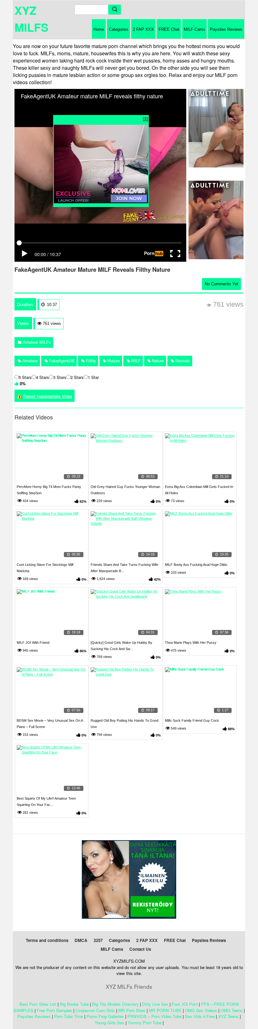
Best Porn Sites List (38, 1004)
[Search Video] (114, 9)
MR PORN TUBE (165, 1010)
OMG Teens (232, 1010)
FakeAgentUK (61, 361)
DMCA (81, 940)
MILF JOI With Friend (33, 642)
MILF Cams (194, 29)
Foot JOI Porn (185, 1004)
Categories (118, 29)
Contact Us (140, 949)
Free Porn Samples (54, 1010)
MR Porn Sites (131, 1010)
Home (98, 29)
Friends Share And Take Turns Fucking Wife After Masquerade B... (124, 568)
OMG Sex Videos (201, 1010)
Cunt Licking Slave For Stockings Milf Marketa (45, 568)
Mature (113, 361)
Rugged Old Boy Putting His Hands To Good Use (124, 724)
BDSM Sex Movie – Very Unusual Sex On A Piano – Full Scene (50, 724)
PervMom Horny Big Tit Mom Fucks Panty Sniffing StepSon (49, 490)
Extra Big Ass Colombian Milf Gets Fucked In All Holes (199, 490)
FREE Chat (169, 29)
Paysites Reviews (226, 29)
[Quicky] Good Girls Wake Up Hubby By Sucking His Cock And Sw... (121, 646)
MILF (135, 361)
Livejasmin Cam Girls (95, 1010)
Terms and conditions (47, 940)
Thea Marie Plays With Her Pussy (190, 642)
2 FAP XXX (143, 29)
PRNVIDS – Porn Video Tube (154, 1016)
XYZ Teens (228, 1016)
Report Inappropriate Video (47, 396)
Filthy (90, 361)
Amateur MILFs (36, 342)
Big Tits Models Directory (115, 1004)
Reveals (182, 361)
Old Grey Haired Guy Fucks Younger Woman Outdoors (125, 490)
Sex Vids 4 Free (200, 1016)
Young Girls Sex (109, 1023)
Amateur (29, 361)
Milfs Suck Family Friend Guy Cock (192, 720)
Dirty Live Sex (155, 1004)
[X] (145, 119)
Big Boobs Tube (74, 1004)
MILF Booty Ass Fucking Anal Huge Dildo (196, 564)
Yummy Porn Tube (144, 1023)
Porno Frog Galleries (105, 1016)
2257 (98, 940)
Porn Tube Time (68, 1016)
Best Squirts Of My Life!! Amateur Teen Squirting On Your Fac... (46, 801)
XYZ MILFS (31, 18)
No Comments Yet (221, 284)
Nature (157, 361)
